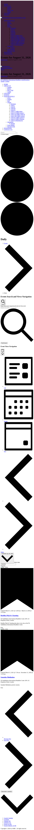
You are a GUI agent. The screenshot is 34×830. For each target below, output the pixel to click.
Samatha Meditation (8, 677)
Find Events (4, 343)
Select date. (17, 562)
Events (5, 60)
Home (2, 60)
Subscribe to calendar (6, 791)
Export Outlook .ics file (10, 825)
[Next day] (18, 549)
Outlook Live (7, 822)
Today (2, 552)
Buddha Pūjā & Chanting (9, 615)
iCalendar (6, 819)
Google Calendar (8, 818)
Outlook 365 (7, 821)
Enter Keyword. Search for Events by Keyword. (13, 306)
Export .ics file (8, 824)
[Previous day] (18, 501)
